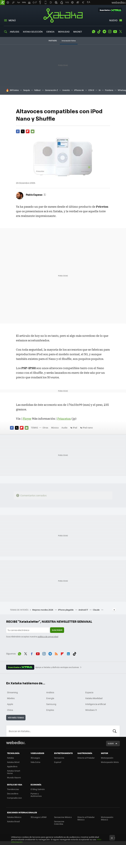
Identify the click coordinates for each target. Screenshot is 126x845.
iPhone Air (79, 90)
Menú (12, 20)
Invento (66, 90)
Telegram (104, 31)
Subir (111, 743)
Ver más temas (16, 717)
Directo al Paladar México (86, 818)
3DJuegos (35, 757)
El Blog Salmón (38, 789)
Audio (64, 427)
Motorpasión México (107, 818)
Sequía (26, 90)
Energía (50, 698)
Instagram (110, 31)
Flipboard (28, 131)
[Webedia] (15, 742)
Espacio (89, 692)
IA (99, 90)
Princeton (64, 418)
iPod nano (88, 427)
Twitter (120, 31)
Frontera (109, 90)
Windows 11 (91, 709)
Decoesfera (12, 793)
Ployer (27, 418)
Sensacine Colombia (59, 822)
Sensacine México (63, 817)
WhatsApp (93, 31)
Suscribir (57, 630)
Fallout (37, 90)
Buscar (114, 731)
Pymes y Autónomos (36, 794)
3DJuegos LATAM (39, 817)
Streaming (12, 692)
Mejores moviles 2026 (43, 609)
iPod (75, 427)
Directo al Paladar (86, 757)
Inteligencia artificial (95, 704)
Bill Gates (14, 90)
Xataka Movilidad (93, 698)
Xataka (63, 15)
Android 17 (83, 609)
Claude (96, 609)
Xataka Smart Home (13, 772)
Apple (10, 704)
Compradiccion (14, 797)
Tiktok (99, 31)
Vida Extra (35, 762)
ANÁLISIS (14, 31)
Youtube (115, 31)
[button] (35, 194)
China (10, 709)
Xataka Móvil (13, 762)
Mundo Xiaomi (14, 777)
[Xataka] (2, 2)
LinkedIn (68, 653)
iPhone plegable (66, 609)
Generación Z (51, 90)
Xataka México (14, 817)
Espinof (57, 762)
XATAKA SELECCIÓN (33, 31)
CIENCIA (50, 31)
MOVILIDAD (64, 31)
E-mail (32, 131)
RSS (56, 653)
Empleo (50, 709)
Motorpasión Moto (110, 762)
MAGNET (77, 31)
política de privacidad (48, 636)
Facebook (18, 131)
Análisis (50, 692)
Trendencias (13, 789)
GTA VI (91, 90)
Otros (45, 427)
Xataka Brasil (13, 821)
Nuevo (113, 20)
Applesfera (12, 766)
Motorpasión (107, 757)
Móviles (11, 698)
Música (55, 427)
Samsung (51, 704)
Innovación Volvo (69, 40)
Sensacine (59, 757)
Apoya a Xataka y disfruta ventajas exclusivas (57, 667)
